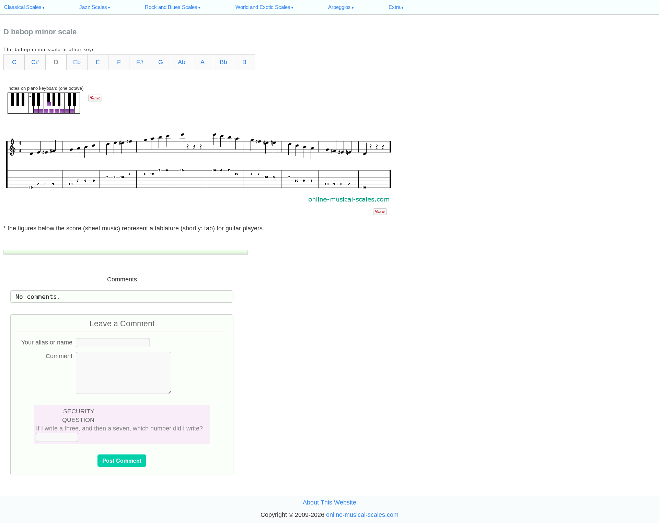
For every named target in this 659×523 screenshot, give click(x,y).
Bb (223, 62)
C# (35, 62)
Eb (77, 62)
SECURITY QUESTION (78, 415)
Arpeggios (339, 7)
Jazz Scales (93, 7)
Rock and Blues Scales (171, 7)
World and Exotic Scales (262, 7)
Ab (181, 62)
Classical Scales (23, 7)
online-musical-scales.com (362, 514)
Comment (59, 356)
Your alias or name (46, 342)
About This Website (329, 502)
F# (139, 62)
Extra (395, 7)
